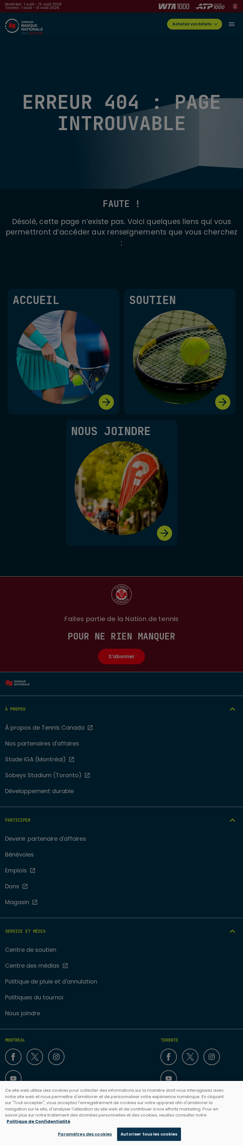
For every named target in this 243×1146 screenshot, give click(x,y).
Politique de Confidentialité (38, 1121)
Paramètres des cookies (85, 1134)
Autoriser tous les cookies (149, 1134)
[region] (121, 1113)
